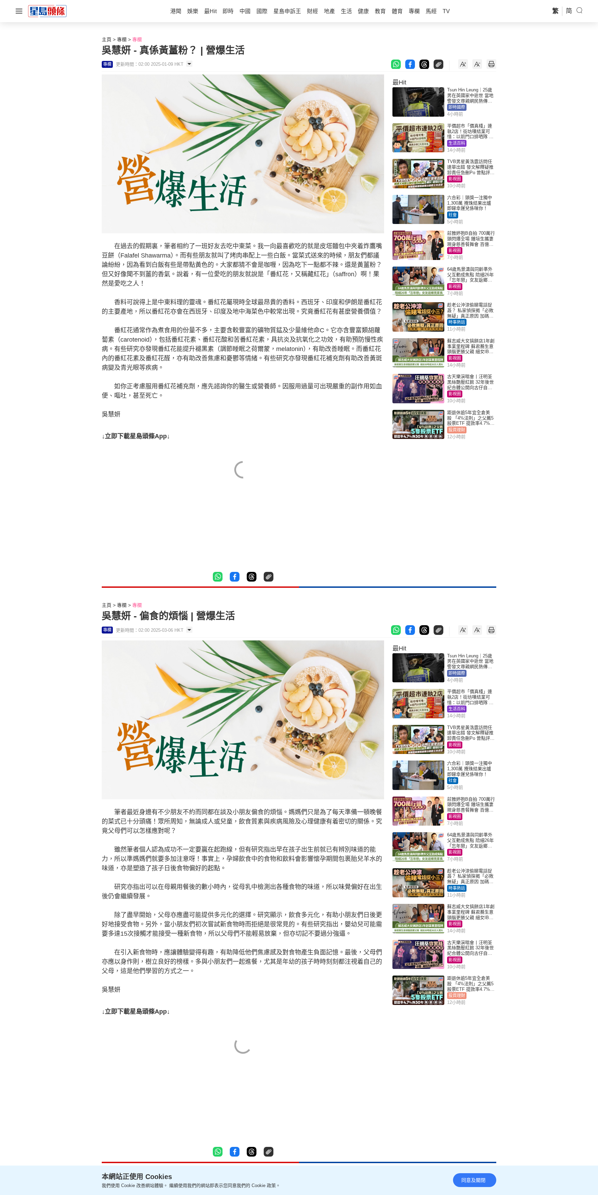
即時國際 (456, 107)
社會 (452, 215)
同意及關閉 (473, 1180)
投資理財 (456, 430)
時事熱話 (456, 322)
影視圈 (454, 179)
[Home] (47, 10)
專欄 (122, 39)
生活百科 (456, 143)
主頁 (106, 39)
